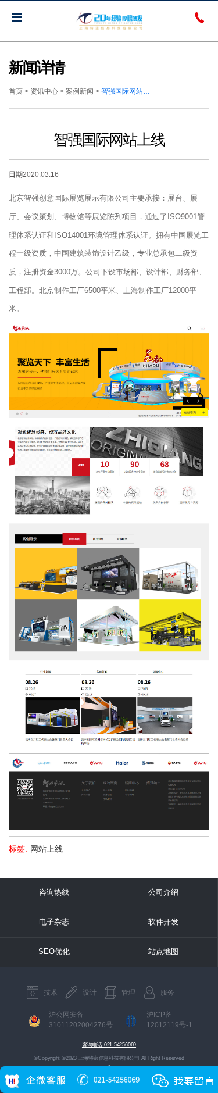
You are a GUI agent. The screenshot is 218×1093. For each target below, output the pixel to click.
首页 (16, 91)
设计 (90, 992)
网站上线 (46, 848)
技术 (51, 992)
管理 (128, 992)
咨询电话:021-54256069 (109, 1045)
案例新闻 (80, 91)
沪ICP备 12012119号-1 (169, 1019)
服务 (167, 992)
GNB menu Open (17, 17)
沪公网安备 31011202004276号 (81, 1019)
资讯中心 (44, 91)
